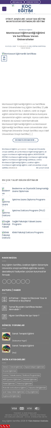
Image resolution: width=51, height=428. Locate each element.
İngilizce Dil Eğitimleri (11, 396)
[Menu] (47, 9)
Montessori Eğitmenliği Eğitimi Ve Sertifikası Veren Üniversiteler (25, 36)
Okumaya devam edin (25, 140)
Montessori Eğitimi (25, 30)
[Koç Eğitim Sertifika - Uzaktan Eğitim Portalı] (25, 9)
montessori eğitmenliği (17, 157)
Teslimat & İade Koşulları (25, 413)
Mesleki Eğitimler (30, 379)
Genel (5, 367)
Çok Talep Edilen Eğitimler (13, 392)
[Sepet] (4, 9)
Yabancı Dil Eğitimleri (37, 388)
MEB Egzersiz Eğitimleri (12, 379)
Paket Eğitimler (9, 383)
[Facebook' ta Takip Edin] (4, 281)
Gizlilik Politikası (38, 415)
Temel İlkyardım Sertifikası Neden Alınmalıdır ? (25, 308)
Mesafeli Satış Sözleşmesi (17, 415)
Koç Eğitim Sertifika (37, 46)
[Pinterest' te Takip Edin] (23, 281)
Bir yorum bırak (42, 168)
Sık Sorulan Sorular (13, 417)
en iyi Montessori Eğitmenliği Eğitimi (29, 152)
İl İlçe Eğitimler (32, 392)
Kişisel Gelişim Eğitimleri (34, 367)
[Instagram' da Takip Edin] (9, 281)
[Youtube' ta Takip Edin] (28, 281)
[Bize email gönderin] (18, 281)
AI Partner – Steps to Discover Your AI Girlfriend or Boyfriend (28, 299)
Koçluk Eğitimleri (9, 371)
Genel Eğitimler (16, 367)
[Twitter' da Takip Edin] (14, 281)
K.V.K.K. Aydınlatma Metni (36, 417)
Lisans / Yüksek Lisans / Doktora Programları (21, 375)
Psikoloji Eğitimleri (24, 383)
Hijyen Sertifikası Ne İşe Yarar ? (24, 315)
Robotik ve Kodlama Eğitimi (14, 388)
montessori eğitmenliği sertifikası (22, 160)
